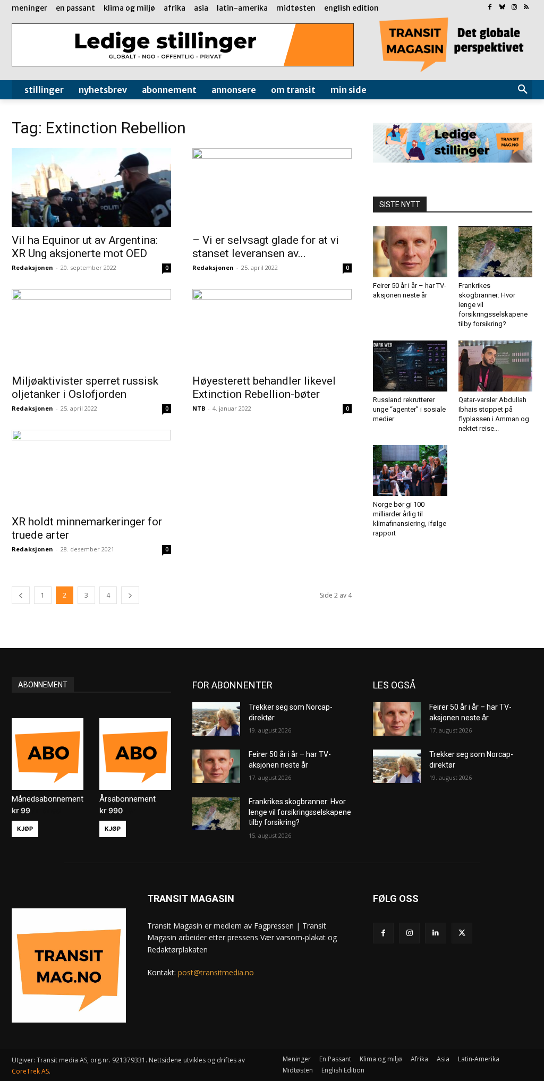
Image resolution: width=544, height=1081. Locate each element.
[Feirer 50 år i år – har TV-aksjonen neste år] (410, 251)
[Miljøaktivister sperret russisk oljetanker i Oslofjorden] (91, 328)
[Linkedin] (435, 933)
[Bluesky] (502, 8)
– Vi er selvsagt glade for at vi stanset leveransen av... (265, 247)
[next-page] (130, 595)
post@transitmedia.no (216, 972)
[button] (522, 89)
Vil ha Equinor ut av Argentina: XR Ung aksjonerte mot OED (85, 247)
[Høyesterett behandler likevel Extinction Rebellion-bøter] (272, 328)
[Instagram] (514, 8)
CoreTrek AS (30, 1071)
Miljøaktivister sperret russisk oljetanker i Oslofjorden (85, 387)
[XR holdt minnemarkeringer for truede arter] (91, 469)
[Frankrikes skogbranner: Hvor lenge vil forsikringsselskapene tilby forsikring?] (495, 251)
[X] (462, 933)
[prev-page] (21, 595)
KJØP (25, 828)
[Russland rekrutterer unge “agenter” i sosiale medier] (410, 366)
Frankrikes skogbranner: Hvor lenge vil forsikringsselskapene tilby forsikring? (300, 812)
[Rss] (526, 8)
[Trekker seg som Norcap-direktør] (216, 719)
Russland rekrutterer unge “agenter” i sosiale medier (409, 409)
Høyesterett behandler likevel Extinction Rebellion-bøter (264, 387)
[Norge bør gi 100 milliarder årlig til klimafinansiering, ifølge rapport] (410, 470)
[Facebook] (490, 8)
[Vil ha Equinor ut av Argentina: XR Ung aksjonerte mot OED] (91, 187)
